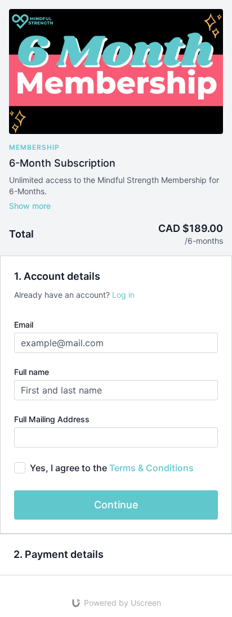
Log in (123, 294)
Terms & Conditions (151, 467)
